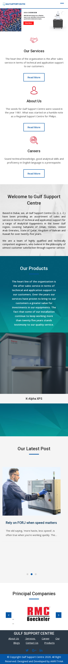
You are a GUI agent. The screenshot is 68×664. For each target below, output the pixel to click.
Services (30, 638)
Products (49, 642)
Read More (34, 77)
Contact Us (32, 642)
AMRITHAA (56, 661)
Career (46, 638)
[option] (36, 614)
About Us (34, 101)
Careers (34, 151)
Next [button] (58, 615)
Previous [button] (8, 615)
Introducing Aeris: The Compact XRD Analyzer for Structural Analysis (42, 528)
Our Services (34, 51)
